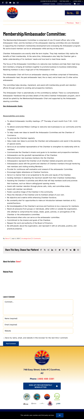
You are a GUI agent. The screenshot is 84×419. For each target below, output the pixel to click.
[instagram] (6, 2)
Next (77, 23)
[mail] (18, 2)
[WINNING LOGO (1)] (58, 403)
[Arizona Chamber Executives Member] (25, 402)
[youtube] (10, 2)
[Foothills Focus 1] (41, 404)
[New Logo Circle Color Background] (12, 7)
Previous (70, 23)
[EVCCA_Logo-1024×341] (33, 402)
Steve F (7, 238)
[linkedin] (14, 2)
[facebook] (3, 2)
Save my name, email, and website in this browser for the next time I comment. (36, 338)
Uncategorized (26, 238)
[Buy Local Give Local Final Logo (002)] (50, 402)
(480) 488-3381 (45, 379)
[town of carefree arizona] (26, 394)
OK (60, 415)
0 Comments (36, 238)
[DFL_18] (57, 393)
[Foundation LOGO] (47, 394)
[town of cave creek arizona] (36, 394)
